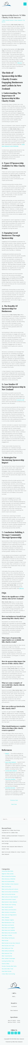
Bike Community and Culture (10, 889)
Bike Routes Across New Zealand (11, 943)
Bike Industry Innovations (9, 912)
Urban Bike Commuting (8, 974)
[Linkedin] (12, 1033)
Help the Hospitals (10, 779)
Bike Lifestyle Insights (8, 920)
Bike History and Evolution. (9, 909)
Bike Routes (5, 940)
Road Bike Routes (6, 971)
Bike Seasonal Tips (7, 953)
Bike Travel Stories (7, 956)
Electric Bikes (5, 963)
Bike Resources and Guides (9, 932)
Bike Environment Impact (9, 899)
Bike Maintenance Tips (8, 922)
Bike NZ (20, 63)
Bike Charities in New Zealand (10, 884)
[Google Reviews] (15, 1033)
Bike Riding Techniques (8, 938)
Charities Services (10, 787)
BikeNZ (7, 753)
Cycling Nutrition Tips (8, 961)
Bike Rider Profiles (7, 935)
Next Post (14, 804)
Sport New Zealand (10, 762)
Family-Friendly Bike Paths (9, 966)
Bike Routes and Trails (8, 945)
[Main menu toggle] (25, 4)
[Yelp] (19, 1033)
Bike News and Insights (8, 927)
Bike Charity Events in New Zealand (12, 20)
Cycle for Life (20, 400)
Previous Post (14, 800)
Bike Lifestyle (5, 917)
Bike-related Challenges (8, 958)
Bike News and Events (8, 925)
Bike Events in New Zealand (9, 902)
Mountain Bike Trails (7, 968)
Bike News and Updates (8, 930)
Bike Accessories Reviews (9, 876)
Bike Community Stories (8, 894)
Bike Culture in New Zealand (10, 897)
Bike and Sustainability (8, 881)
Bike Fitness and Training (9, 904)
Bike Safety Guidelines (8, 950)
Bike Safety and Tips (7, 948)
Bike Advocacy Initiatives (8, 879)
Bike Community (6, 886)
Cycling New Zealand (11, 770)
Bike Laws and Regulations (9, 915)
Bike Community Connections (10, 891)
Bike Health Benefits (7, 907)
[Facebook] (9, 1033)
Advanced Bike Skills (7, 871)
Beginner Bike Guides (7, 873)
